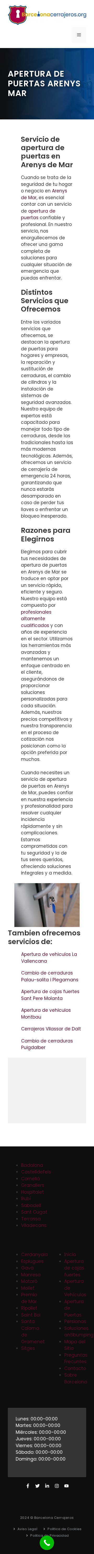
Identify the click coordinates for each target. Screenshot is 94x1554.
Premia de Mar (29, 1298)
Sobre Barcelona (75, 1378)
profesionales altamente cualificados (36, 619)
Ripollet (29, 1308)
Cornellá (30, 1179)
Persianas (75, 1321)
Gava (27, 1268)
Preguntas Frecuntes (75, 1358)
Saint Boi (30, 1315)
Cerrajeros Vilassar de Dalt (51, 1029)
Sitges (28, 1348)
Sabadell (31, 1205)
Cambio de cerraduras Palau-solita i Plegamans (50, 976)
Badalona (32, 1165)
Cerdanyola (34, 1254)
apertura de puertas (38, 214)
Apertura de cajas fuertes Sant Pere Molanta (50, 995)
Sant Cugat (34, 1212)
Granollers (32, 1185)
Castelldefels (36, 1172)
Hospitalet (32, 1192)
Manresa (31, 1275)
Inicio (70, 1254)
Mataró (29, 1281)
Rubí (26, 1198)
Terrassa (31, 1219)
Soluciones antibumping (78, 1331)
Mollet (27, 1288)
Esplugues (32, 1261)
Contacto (75, 1368)
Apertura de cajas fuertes (74, 1268)
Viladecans (33, 1225)
